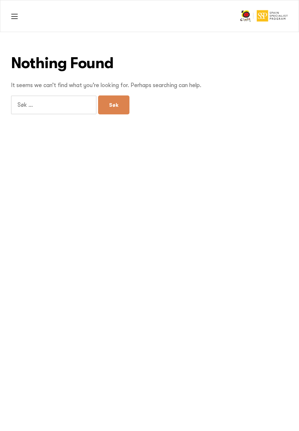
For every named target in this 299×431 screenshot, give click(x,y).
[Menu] (14, 16)
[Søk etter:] (54, 105)
